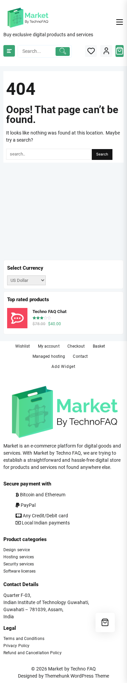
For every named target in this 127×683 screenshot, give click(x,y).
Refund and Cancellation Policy (32, 652)
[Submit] (63, 51)
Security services (18, 564)
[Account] (106, 51)
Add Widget (63, 366)
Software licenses (19, 571)
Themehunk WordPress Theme (77, 676)
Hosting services (18, 557)
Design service (16, 549)
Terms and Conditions (23, 638)
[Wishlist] (91, 51)
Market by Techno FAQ (72, 668)
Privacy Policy (16, 645)
